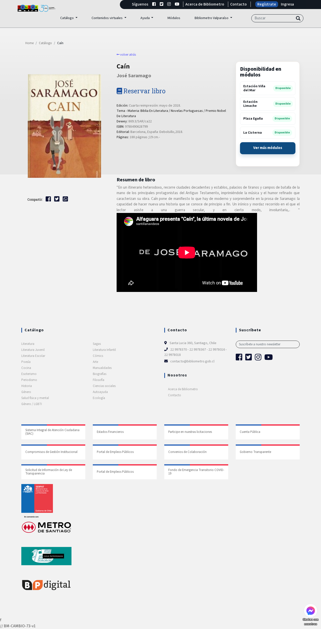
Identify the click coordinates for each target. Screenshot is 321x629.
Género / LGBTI (31, 404)
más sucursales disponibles (267, 148)
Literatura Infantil (104, 350)
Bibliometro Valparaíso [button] (211, 18)
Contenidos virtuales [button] (107, 18)
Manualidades (102, 368)
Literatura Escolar (33, 356)
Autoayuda (100, 392)
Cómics (98, 356)
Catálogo (45, 43)
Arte (95, 362)
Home (29, 43)
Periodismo (29, 380)
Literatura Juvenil (33, 350)
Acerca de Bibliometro (204, 4)
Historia (26, 386)
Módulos (173, 18)
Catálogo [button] (67, 18)
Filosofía (98, 380)
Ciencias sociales (104, 386)
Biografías (99, 374)
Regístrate (266, 4)
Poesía (26, 362)
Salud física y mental (35, 398)
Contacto (238, 4)
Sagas (97, 344)
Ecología (99, 398)
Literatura (27, 344)
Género (26, 392)
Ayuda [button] (145, 18)
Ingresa (287, 4)
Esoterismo (29, 374)
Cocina (26, 368)
